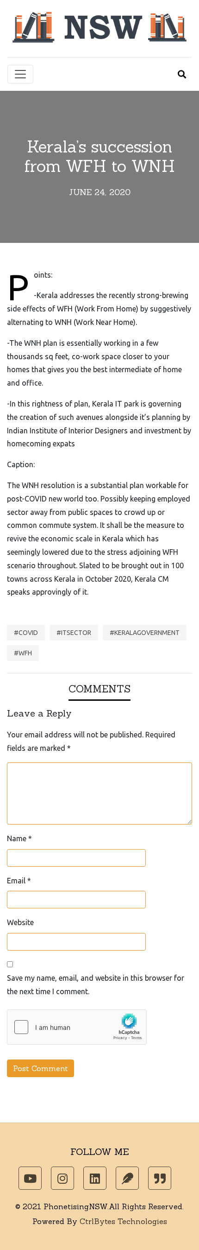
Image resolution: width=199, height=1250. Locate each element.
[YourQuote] (159, 1178)
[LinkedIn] (94, 1178)
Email (19, 880)
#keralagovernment (145, 632)
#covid (26, 632)
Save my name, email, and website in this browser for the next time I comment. (95, 985)
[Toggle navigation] (20, 74)
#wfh (23, 653)
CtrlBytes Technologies (123, 1221)
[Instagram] (62, 1178)
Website (20, 922)
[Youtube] (30, 1178)
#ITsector (73, 632)
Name (19, 838)
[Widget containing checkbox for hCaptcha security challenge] (77, 1027)
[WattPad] (127, 1178)
